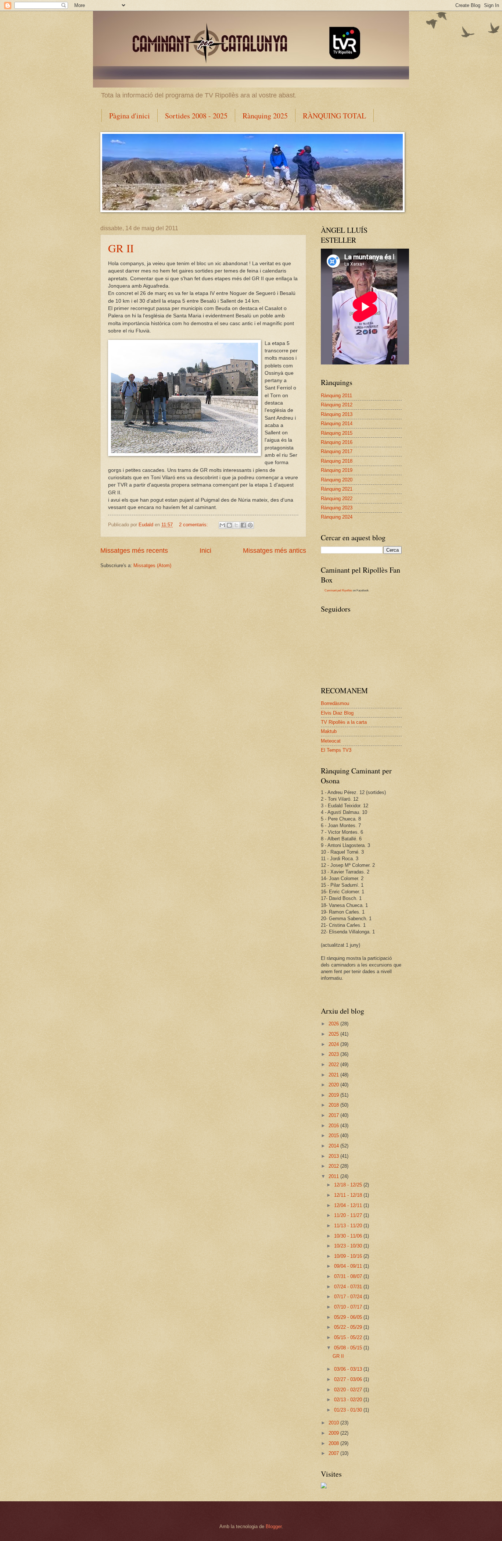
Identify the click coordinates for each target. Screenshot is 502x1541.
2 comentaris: (194, 524)
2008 (334, 1443)
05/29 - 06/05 (348, 1317)
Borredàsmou (335, 703)
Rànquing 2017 (336, 451)
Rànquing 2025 (265, 116)
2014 (334, 1146)
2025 (334, 1034)
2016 (334, 1125)
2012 (334, 1166)
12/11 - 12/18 (348, 1195)
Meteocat (331, 741)
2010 (334, 1423)
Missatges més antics (274, 550)
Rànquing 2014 (336, 423)
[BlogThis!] (229, 525)
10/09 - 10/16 (348, 1256)
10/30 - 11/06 (348, 1236)
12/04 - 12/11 (348, 1205)
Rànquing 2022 (336, 498)
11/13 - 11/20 (348, 1225)
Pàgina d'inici (129, 116)
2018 (334, 1105)
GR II (121, 248)
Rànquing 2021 (336, 489)
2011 (334, 1176)
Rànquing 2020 (336, 480)
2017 (334, 1115)
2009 (334, 1433)
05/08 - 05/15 (348, 1347)
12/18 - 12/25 (348, 1185)
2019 (334, 1095)
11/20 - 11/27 (348, 1215)
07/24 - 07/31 (348, 1286)
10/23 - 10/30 (348, 1246)
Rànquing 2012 (336, 405)
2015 (334, 1135)
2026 (334, 1023)
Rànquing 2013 (336, 414)
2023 (334, 1054)
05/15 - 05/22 (348, 1337)
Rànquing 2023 (336, 507)
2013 (334, 1156)
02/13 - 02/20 (348, 1399)
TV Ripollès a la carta (344, 722)
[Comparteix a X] (236, 525)
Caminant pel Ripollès (338, 590)
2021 (334, 1075)
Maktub (329, 731)
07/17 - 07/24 (348, 1296)
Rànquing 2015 (336, 433)
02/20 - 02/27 (348, 1389)
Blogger (274, 1526)
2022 (334, 1064)
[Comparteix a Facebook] (243, 525)
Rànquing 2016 (336, 442)
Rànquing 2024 (336, 517)
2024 (334, 1044)
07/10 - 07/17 (348, 1307)
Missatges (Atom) (152, 565)
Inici (205, 550)
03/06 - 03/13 (348, 1369)
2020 (334, 1085)
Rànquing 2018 (336, 461)
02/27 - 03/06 (348, 1379)
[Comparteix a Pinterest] (250, 525)
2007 (334, 1453)
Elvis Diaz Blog (337, 713)
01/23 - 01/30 (348, 1410)
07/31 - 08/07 (348, 1276)
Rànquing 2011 (336, 395)
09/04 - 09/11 (348, 1266)
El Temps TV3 (336, 750)
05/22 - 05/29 (348, 1327)
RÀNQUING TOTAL (334, 116)
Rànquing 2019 (336, 470)
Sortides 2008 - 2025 (196, 116)
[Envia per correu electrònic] (222, 525)
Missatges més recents (134, 550)
